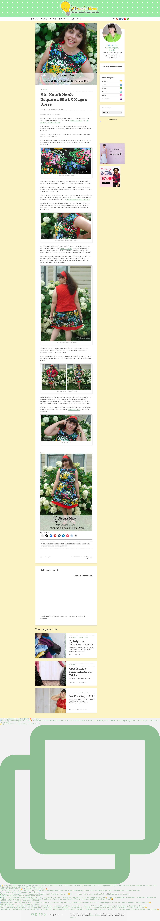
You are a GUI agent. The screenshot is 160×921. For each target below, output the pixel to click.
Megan (79, 544)
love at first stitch (70, 544)
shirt (52, 546)
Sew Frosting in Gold (81, 696)
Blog (45, 19)
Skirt (57, 546)
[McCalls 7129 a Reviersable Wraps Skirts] (50, 673)
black (44, 544)
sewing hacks (45, 546)
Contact (77, 19)
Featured (73, 637)
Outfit (84, 544)
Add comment (53, 109)
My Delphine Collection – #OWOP (81, 643)
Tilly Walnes (63, 546)
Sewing (45, 89)
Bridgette (50, 544)
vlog (86, 637)
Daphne (57, 544)
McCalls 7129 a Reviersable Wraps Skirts (80, 672)
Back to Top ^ (74, 917)
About (35, 19)
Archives (65, 19)
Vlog (54, 19)
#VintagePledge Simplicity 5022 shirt (78, 199)
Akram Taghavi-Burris (96, 914)
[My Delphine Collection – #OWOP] (50, 646)
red (89, 544)
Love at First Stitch (76, 120)
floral (62, 544)
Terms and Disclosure (94, 915)
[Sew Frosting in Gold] (50, 700)
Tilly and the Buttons (53, 122)
